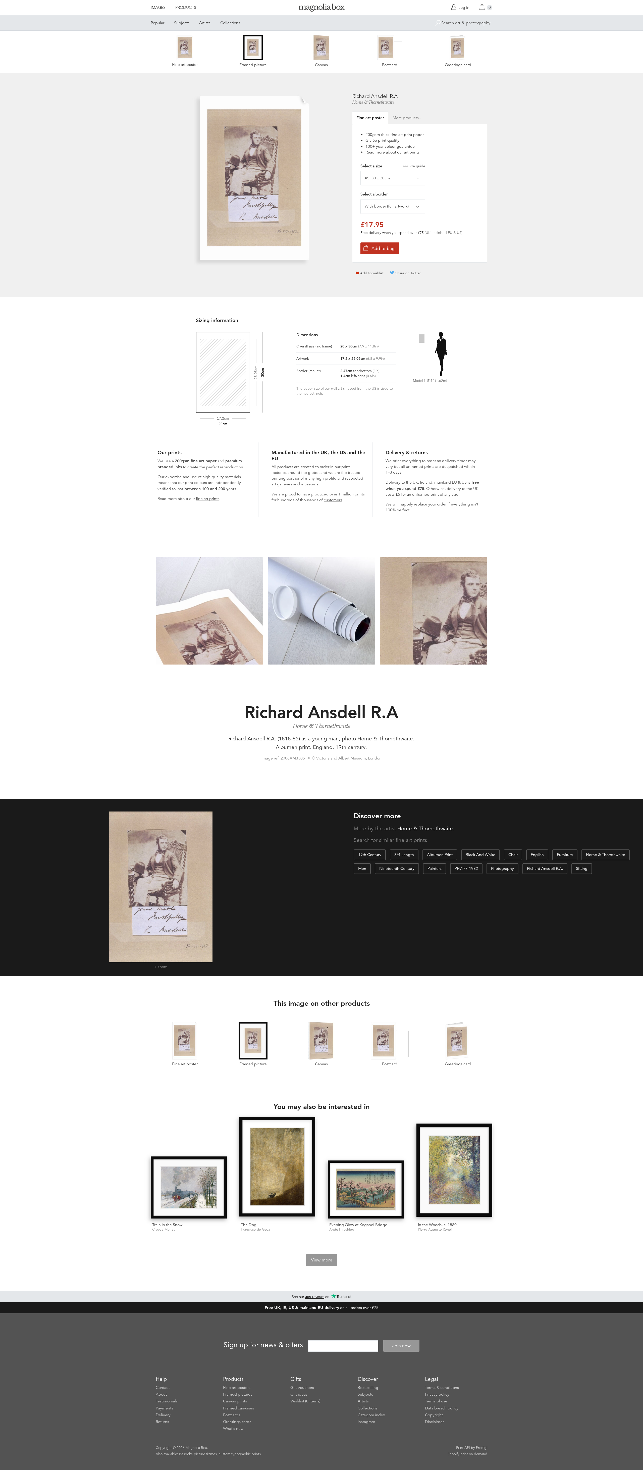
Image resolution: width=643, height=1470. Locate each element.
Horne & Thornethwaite (373, 102)
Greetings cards (237, 1421)
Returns (162, 1421)
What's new (233, 1428)
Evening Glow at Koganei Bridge (358, 1224)
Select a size (392, 166)
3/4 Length (404, 854)
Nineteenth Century (396, 868)
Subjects (181, 22)
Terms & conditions (442, 1387)
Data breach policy (441, 1408)
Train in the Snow (167, 1224)
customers (333, 499)
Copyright (434, 1414)
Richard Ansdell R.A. (545, 868)
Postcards (231, 1414)
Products (185, 7)
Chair (513, 854)
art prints (411, 152)
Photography (502, 868)
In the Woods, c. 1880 (437, 1224)
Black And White (480, 854)
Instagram (366, 1421)
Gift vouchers (302, 1387)
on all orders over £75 (322, 1307)
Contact (163, 1387)
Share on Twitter (408, 273)
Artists (204, 22)
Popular (157, 22)
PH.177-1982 (466, 868)
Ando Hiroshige (341, 1229)
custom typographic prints (240, 1454)
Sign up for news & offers (263, 1345)
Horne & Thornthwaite (605, 854)
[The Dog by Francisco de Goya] (277, 1167)
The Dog (248, 1224)
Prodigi (481, 1447)
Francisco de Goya (255, 1229)
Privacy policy (437, 1394)
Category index (371, 1414)
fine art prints (207, 498)
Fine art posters (236, 1387)
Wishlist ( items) (305, 1401)
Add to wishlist (372, 273)
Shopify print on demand (467, 1454)
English (537, 854)
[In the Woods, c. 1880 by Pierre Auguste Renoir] (454, 1171)
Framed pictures (237, 1394)
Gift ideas (298, 1394)
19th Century (369, 854)
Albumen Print (440, 854)
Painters (434, 868)
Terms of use (436, 1401)
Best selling (368, 1387)
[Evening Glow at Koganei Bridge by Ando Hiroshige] (366, 1189)
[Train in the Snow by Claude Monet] (189, 1187)
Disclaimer (434, 1421)
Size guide (417, 166)
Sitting (581, 868)
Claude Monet (163, 1229)
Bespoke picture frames (198, 1454)
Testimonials (167, 1401)
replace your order (430, 504)
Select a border (374, 194)
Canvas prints (235, 1401)
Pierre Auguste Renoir (435, 1229)
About (161, 1394)
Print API (463, 1447)
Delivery (393, 482)
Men (362, 868)
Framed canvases (238, 1408)
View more (321, 1260)
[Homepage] (321, 8)
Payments (164, 1408)
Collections (230, 22)
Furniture (565, 854)
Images (158, 7)
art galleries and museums (295, 484)
